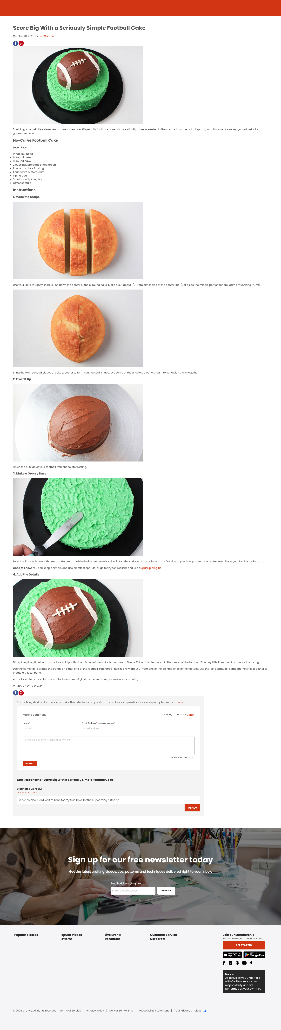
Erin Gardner (47, 36)
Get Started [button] (243, 945)
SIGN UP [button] (166, 890)
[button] (15, 43)
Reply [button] (192, 808)
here (180, 702)
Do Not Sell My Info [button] (121, 1010)
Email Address (98, 723)
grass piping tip (151, 568)
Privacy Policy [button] (95, 1010)
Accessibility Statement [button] (153, 1010)
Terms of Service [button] (70, 1010)
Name (26, 723)
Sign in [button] (190, 715)
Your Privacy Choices (187, 1010)
